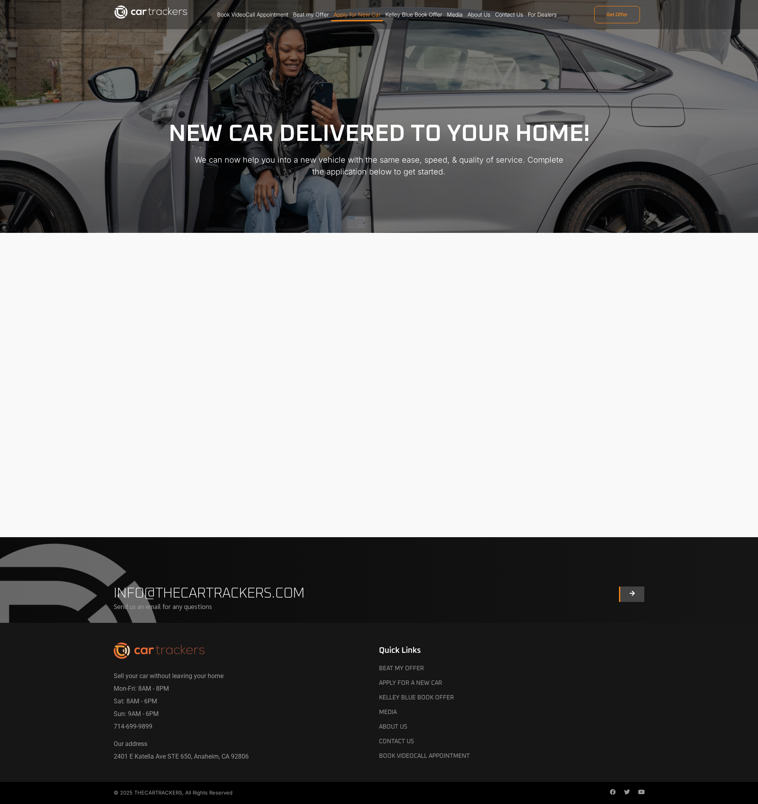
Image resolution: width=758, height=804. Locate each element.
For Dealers (542, 14)
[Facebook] (613, 793)
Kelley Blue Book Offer (413, 14)
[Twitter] (627, 793)
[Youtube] (641, 793)
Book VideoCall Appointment (252, 14)
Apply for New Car (357, 14)
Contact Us (509, 14)
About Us (478, 14)
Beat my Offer (311, 14)
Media (455, 14)
